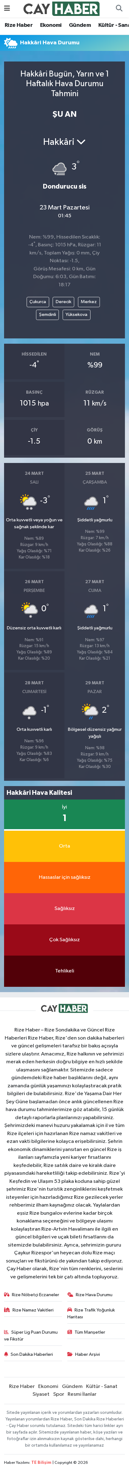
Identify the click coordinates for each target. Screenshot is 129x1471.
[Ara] (119, 9)
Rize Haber (19, 25)
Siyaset (41, 1394)
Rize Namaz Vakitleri (33, 1310)
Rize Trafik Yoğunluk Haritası (91, 1313)
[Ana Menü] (7, 8)
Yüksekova (76, 314)
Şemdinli (47, 314)
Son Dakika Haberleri (32, 1354)
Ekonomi (51, 25)
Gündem (80, 25)
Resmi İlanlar (82, 1394)
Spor (58, 1394)
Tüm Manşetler (90, 1332)
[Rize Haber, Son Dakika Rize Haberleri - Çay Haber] (61, 8)
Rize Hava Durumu (94, 1294)
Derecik (63, 301)
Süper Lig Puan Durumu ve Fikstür (31, 1335)
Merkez (89, 301)
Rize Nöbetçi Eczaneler (35, 1294)
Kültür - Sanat (101, 1386)
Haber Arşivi (87, 1354)
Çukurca (37, 301)
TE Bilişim (41, 1463)
